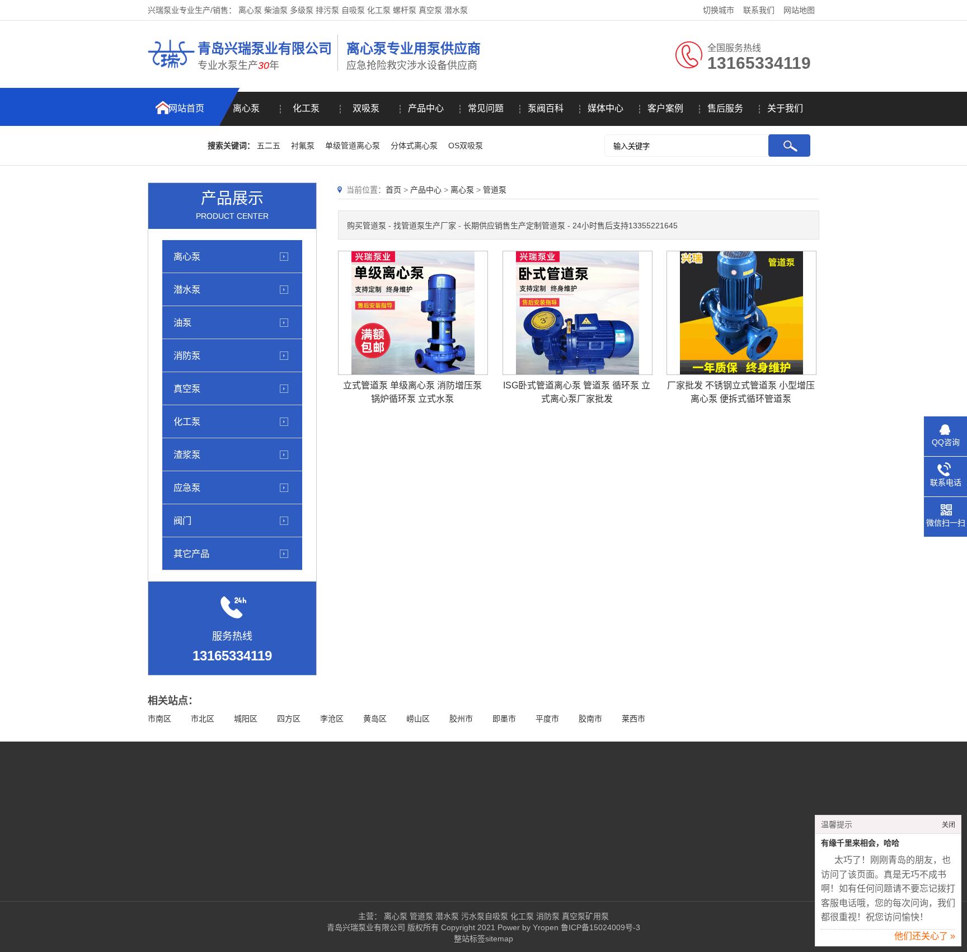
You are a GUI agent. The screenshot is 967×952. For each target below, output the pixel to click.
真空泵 (186, 388)
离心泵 (246, 108)
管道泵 (494, 189)
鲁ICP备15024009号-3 (599, 927)
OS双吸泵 (465, 145)
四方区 (289, 718)
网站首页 (186, 108)
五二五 (268, 145)
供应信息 (210, 853)
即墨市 (504, 718)
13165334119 (580, 803)
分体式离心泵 (414, 145)
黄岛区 (375, 718)
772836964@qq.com (578, 853)
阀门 (182, 520)
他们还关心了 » (924, 936)
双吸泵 (366, 108)
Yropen (545, 927)
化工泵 (306, 108)
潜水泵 (186, 289)
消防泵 (186, 355)
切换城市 (718, 10)
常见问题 (486, 108)
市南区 (159, 718)
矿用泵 (597, 916)
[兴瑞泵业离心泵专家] (171, 69)
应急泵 (186, 487)
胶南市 (590, 718)
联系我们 (758, 10)
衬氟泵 (302, 145)
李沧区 (332, 718)
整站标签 (469, 938)
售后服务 (725, 108)
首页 (393, 189)
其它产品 (191, 553)
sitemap (499, 938)
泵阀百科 (546, 108)
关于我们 (785, 108)
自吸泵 (496, 916)
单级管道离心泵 (352, 145)
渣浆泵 (186, 454)
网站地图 (799, 10)
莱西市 (633, 718)
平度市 (547, 718)
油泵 (182, 322)
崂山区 (418, 718)
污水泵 (473, 916)
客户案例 (665, 108)
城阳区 (245, 718)
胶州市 (461, 718)
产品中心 (426, 108)
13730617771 (565, 836)
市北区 (202, 718)
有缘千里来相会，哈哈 (860, 843)
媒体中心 (605, 108)
